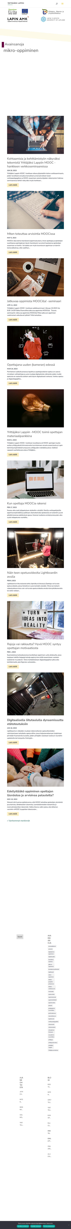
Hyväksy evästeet (23, 1226)
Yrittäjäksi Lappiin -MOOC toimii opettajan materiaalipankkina (34, 434)
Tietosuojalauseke (48, 1226)
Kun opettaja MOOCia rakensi (26, 503)
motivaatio (51, 991)
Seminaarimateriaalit (21, 1108)
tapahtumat (51, 1019)
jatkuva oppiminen (51, 965)
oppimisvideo (51, 1002)
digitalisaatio (51, 956)
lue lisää (13, 185)
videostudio (51, 1024)
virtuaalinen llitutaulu (51, 1031)
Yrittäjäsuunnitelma (53, 1050)
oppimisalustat (52, 997)
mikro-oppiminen (51, 976)
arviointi (50, 949)
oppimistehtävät (52, 1000)
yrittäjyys (50, 1039)
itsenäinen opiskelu (51, 960)
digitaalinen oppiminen (51, 953)
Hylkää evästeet (36, 1226)
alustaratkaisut (52, 946)
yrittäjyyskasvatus (52, 1042)
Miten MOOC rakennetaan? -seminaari (21, 1100)
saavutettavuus (52, 1016)
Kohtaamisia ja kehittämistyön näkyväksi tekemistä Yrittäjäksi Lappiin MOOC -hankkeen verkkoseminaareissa (33, 162)
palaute (50, 1005)
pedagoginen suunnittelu (51, 1009)
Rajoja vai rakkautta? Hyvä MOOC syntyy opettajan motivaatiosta (34, 646)
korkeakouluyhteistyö (53, 969)
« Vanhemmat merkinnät (18, 820)
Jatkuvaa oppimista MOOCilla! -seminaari (34, 301)
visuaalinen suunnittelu (51, 1036)
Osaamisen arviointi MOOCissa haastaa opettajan (49, 1147)
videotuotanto (51, 1027)
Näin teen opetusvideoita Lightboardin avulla (32, 575)
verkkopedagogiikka (53, 1021)
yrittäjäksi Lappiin (50, 1046)
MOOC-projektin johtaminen (51, 982)
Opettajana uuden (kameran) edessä (31, 365)
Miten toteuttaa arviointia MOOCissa (31, 234)
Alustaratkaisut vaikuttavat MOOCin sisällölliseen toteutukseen (49, 1155)
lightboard (51, 972)
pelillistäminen (52, 1013)
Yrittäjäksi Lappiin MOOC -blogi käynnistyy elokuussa (21, 1124)
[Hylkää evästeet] (69, 1225)
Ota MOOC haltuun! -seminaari (21, 1116)
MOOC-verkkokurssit (51, 987)
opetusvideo (51, 994)
